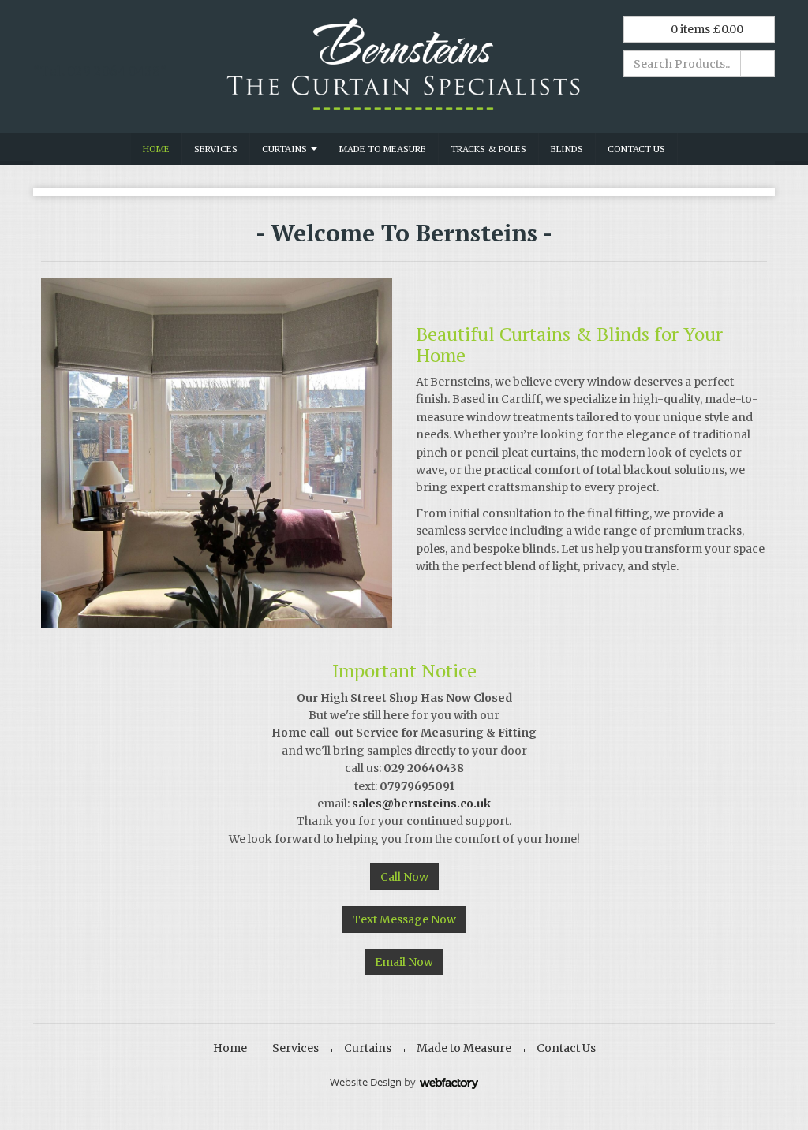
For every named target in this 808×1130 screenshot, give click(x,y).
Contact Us (636, 149)
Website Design (366, 1082)
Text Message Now (404, 919)
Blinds (567, 149)
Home (156, 149)
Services (216, 149)
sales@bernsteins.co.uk (421, 803)
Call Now (404, 877)
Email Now (404, 962)
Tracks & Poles (488, 149)
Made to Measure (382, 149)
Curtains (284, 149)
